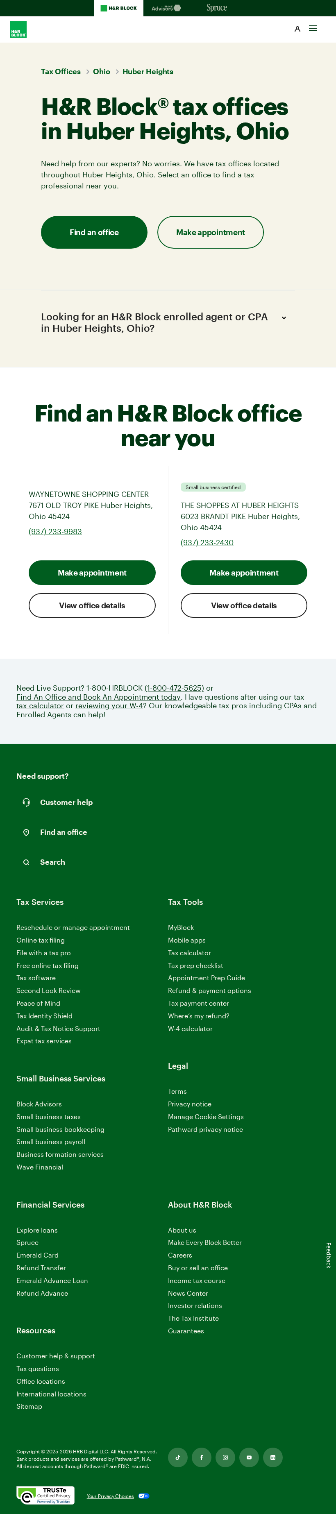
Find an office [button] (94, 232)
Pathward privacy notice (205, 1129)
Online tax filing (40, 940)
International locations (51, 1394)
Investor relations (195, 1305)
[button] (297, 29)
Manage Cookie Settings (206, 1116)
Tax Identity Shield (44, 1016)
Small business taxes (48, 1116)
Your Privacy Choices (110, 1496)
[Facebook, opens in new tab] (201, 1457)
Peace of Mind (38, 1003)
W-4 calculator (190, 1028)
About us (182, 1230)
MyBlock (181, 927)
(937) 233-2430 (207, 542)
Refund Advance (42, 1293)
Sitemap (29, 1406)
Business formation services (60, 1154)
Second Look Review (48, 990)
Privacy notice (189, 1104)
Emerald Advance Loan (52, 1280)
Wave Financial (39, 1167)
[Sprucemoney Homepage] (217, 8)
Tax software (36, 977)
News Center (188, 1293)
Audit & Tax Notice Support (58, 1028)
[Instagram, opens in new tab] (225, 1457)
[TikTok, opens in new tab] (178, 1457)
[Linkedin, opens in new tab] (273, 1457)
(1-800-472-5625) (174, 688)
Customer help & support (55, 1356)
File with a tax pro (43, 952)
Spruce (27, 1242)
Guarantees (186, 1331)
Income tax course (196, 1280)
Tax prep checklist (195, 965)
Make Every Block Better (205, 1242)
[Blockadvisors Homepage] (168, 8)
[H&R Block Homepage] (118, 8)
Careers (180, 1255)
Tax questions (37, 1368)
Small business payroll (50, 1141)
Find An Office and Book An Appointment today (98, 697)
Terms (177, 1091)
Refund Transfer (41, 1267)
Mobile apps (187, 940)
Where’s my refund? (198, 1016)
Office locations (40, 1381)
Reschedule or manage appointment (73, 927)
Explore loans (37, 1230)
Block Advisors (39, 1104)
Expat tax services (44, 1041)
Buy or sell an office (198, 1267)
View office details (92, 605)
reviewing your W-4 (109, 705)
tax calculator (40, 705)
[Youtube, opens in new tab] (249, 1457)
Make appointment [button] (210, 232)
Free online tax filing (47, 965)
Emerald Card (37, 1255)
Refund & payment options (209, 990)
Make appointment (92, 572)
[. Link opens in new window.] (45, 1496)
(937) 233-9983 (55, 531)
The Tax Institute (193, 1318)
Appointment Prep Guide (206, 977)
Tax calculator (189, 952)
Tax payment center (198, 1003)
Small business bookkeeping (60, 1129)
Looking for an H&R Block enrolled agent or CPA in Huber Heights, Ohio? (154, 322)
